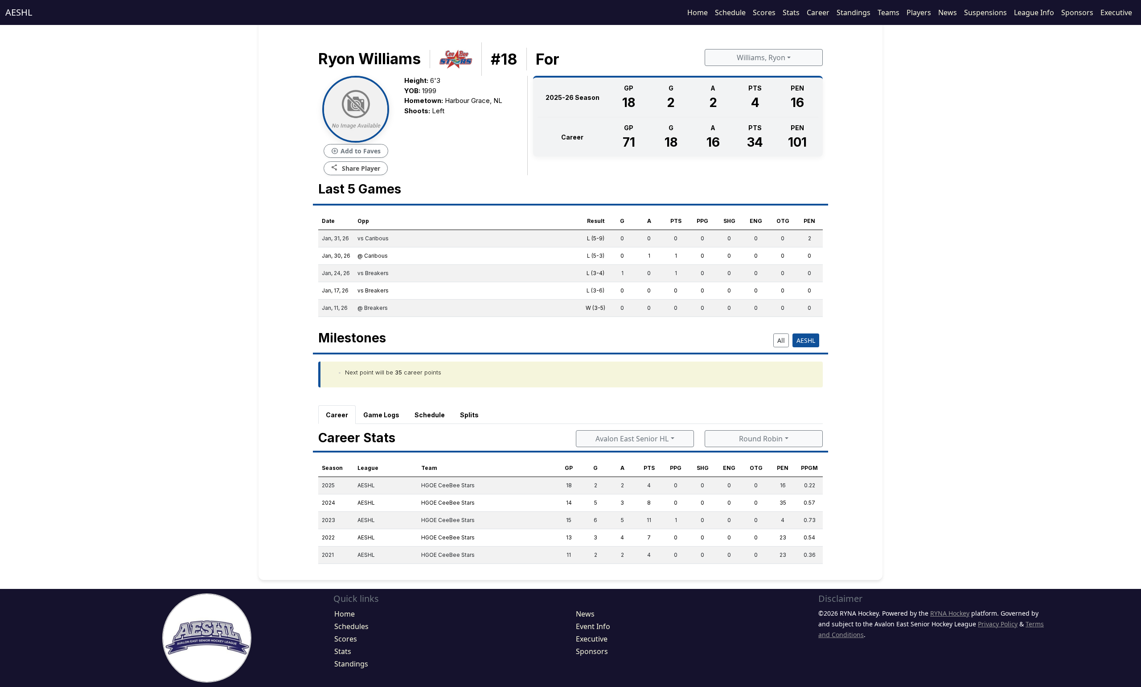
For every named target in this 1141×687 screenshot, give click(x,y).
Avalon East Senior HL (632, 439)
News (947, 12)
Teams (888, 12)
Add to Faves (356, 151)
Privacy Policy (998, 624)
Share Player (355, 168)
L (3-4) (595, 273)
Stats (791, 12)
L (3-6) (595, 290)
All (781, 340)
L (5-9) (595, 238)
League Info (1034, 12)
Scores (764, 12)
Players (919, 12)
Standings (853, 12)
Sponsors (1077, 12)
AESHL (18, 12)
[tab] (337, 414)
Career (818, 12)
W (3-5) (595, 307)
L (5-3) (595, 255)
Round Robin (761, 439)
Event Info (593, 626)
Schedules (351, 626)
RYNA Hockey (949, 613)
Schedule (730, 12)
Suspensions (985, 12)
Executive (1116, 12)
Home (697, 12)
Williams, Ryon (761, 57)
